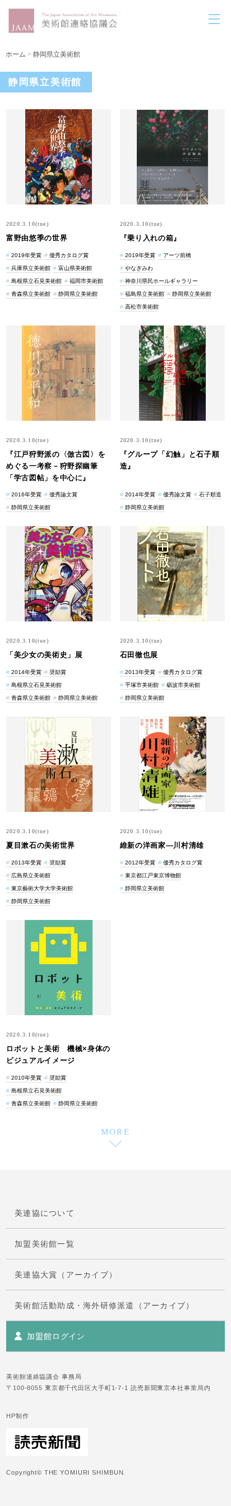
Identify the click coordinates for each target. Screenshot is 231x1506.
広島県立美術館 (30, 875)
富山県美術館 (75, 268)
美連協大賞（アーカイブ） (66, 1275)
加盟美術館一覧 (45, 1244)
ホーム (16, 54)
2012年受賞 (140, 862)
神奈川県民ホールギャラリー (161, 281)
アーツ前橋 (177, 255)
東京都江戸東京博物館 (153, 875)
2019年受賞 (26, 255)
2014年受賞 (140, 494)
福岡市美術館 (86, 281)
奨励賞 (57, 672)
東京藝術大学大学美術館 (42, 888)
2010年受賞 (26, 1078)
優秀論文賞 (63, 494)
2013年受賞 (140, 672)
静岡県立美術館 (56, 54)
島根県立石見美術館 (36, 281)
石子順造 (210, 494)
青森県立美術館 (30, 294)
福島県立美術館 (144, 294)
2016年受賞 (26, 494)
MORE (116, 1131)
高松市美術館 (142, 307)
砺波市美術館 (183, 685)
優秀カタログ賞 (69, 255)
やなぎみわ (139, 268)
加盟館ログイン (56, 1336)
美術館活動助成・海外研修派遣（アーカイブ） (104, 1305)
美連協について (45, 1213)
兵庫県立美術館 (30, 268)
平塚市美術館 (142, 685)
